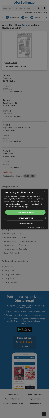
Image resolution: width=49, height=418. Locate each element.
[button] (24, 223)
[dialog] (24, 209)
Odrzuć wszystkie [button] (25, 218)
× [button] (44, 191)
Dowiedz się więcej (22, 207)
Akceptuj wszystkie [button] (25, 212)
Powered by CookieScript (36, 227)
